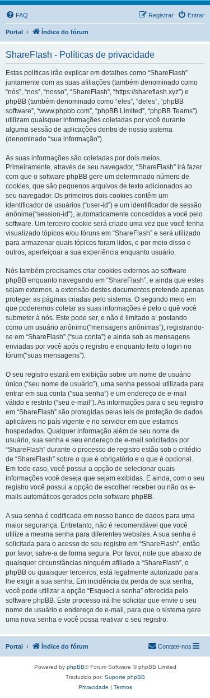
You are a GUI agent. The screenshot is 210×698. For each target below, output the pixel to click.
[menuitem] (17, 15)
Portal (14, 32)
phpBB (76, 667)
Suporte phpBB (125, 677)
